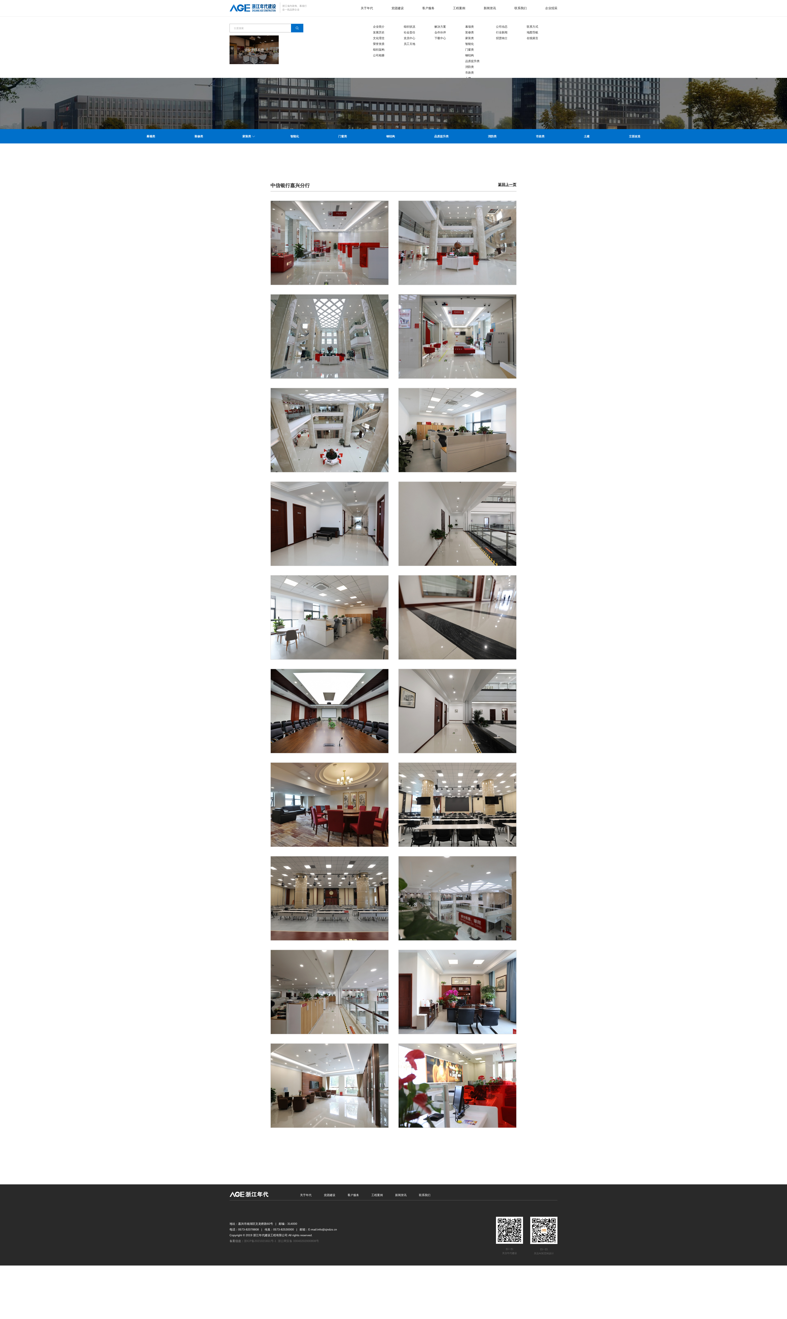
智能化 (469, 43)
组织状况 (409, 26)
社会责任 (409, 32)
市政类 (469, 72)
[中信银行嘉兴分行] (329, 242)
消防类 (469, 66)
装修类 (469, 32)
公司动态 (501, 26)
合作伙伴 (440, 32)
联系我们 (520, 8)
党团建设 (397, 8)
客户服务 (428, 8)
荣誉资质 (378, 43)
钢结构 (469, 55)
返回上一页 (507, 185)
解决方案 (440, 26)
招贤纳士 (501, 38)
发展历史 (378, 32)
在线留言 (532, 38)
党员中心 (409, 38)
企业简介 (378, 26)
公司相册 (378, 55)
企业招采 (551, 8)
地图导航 (532, 32)
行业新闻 (501, 32)
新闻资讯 (490, 8)
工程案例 (459, 8)
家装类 (469, 38)
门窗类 (469, 49)
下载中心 (440, 38)
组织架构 (378, 49)
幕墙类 (469, 26)
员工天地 (409, 43)
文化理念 (378, 38)
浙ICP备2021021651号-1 (260, 1241)
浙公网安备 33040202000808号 (298, 1241)
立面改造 (634, 136)
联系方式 (532, 26)
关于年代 (367, 8)
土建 (587, 136)
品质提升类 (472, 61)
